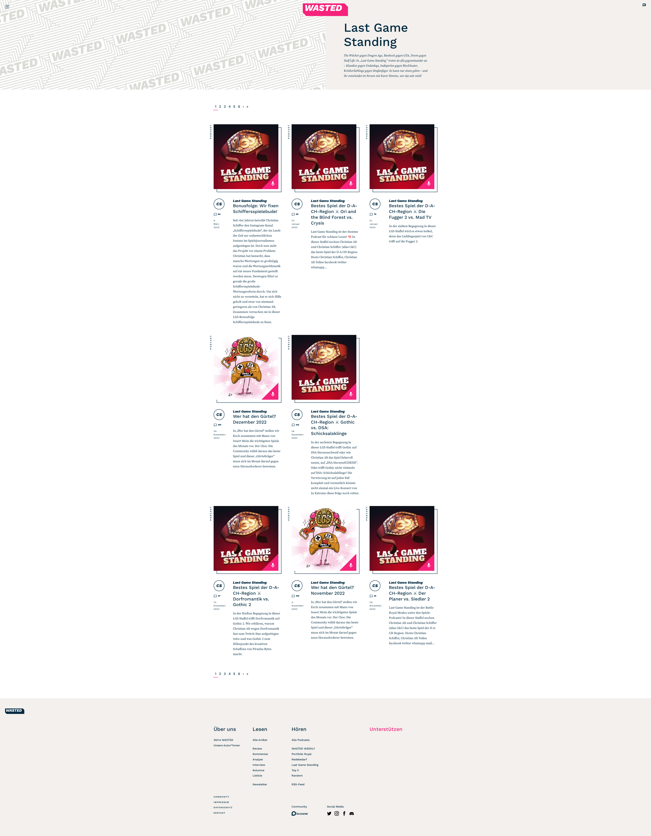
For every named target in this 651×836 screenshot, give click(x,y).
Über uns (225, 729)
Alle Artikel (260, 740)
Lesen (260, 729)
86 (219, 214)
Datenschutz (223, 807)
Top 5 (295, 770)
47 (219, 596)
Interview (259, 764)
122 (297, 425)
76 (375, 214)
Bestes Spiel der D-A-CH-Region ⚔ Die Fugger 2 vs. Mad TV (412, 211)
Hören (299, 729)
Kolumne (258, 770)
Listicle (257, 775)
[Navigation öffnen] (7, 6)
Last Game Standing (250, 201)
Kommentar (260, 754)
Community (222, 797)
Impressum (221, 802)
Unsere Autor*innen (227, 745)
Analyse (258, 759)
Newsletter (260, 784)
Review (257, 748)
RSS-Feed (298, 784)
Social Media (335, 806)
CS (219, 204)
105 (219, 425)
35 (375, 596)
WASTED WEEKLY (303, 748)
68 (297, 214)
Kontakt (219, 813)
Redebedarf (299, 759)
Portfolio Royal (301, 754)
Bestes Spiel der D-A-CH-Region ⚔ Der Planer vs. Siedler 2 (412, 593)
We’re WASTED (223, 740)
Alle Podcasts (301, 740)
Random (297, 775)
